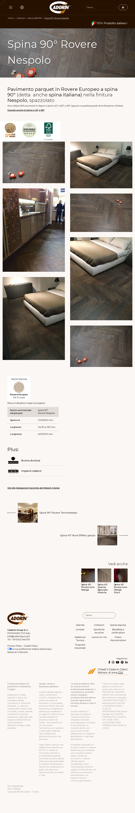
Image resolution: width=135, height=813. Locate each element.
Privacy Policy (14, 646)
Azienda (80, 625)
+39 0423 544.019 (21, 639)
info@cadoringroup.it (18, 636)
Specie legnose (118, 625)
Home (11, 18)
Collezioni (20, 18)
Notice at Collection (17, 652)
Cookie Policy (31, 646)
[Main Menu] (10, 7)
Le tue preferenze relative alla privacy (32, 649)
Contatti (80, 629)
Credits (35, 792)
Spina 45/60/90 (35, 18)
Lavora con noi (99, 637)
